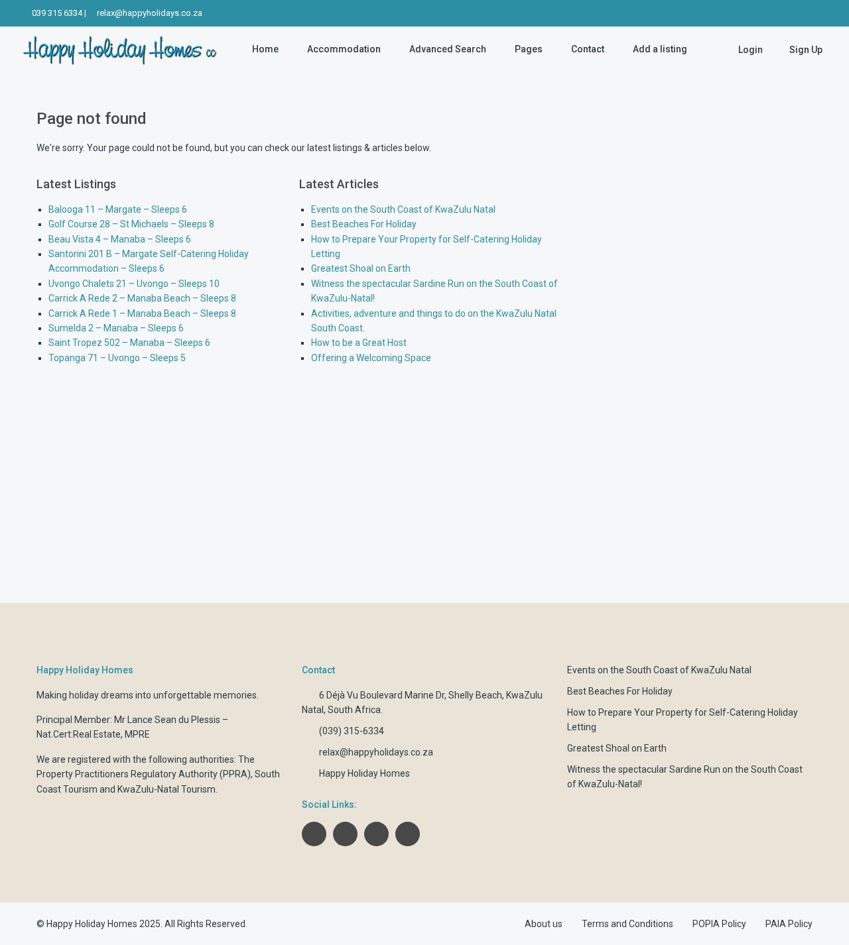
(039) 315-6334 (351, 731)
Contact (587, 49)
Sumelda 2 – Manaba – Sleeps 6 (116, 328)
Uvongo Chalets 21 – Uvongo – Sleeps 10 (134, 283)
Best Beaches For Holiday (364, 224)
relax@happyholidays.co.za (149, 13)
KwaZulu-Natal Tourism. (167, 789)
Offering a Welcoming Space (371, 358)
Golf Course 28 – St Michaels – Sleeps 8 (131, 224)
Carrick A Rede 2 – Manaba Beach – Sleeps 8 (142, 298)
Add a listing (660, 49)
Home (265, 49)
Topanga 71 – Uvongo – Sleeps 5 (117, 358)
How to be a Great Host (359, 342)
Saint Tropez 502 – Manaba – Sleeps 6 (129, 342)
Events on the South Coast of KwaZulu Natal (403, 209)
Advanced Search (447, 49)
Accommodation (344, 49)
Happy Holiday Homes (364, 773)
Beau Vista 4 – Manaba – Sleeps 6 (119, 239)
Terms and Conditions (627, 923)
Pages (529, 49)
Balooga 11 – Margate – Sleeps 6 (117, 209)
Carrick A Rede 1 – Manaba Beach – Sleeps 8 (142, 313)
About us (543, 923)
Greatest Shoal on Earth (361, 268)
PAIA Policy (789, 923)
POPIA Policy (719, 923)
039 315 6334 (57, 13)
